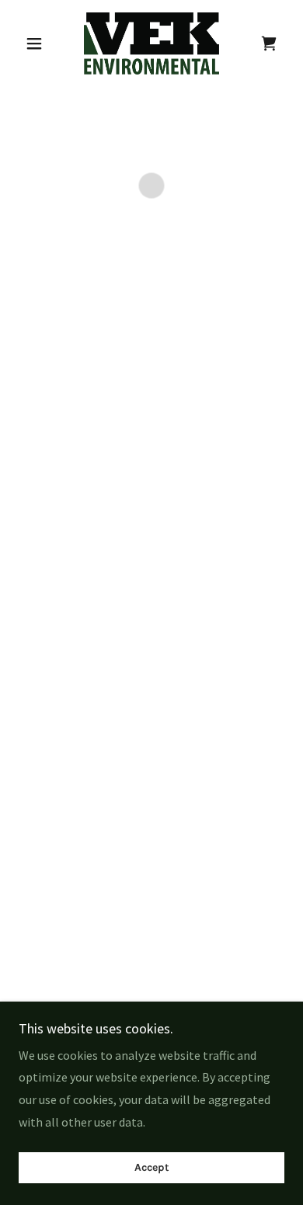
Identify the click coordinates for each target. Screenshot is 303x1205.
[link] (151, 43)
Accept (151, 1168)
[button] (38, 43)
